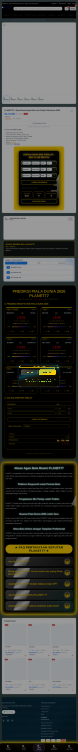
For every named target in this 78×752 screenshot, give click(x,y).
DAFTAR (47, 372)
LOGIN (29, 372)
